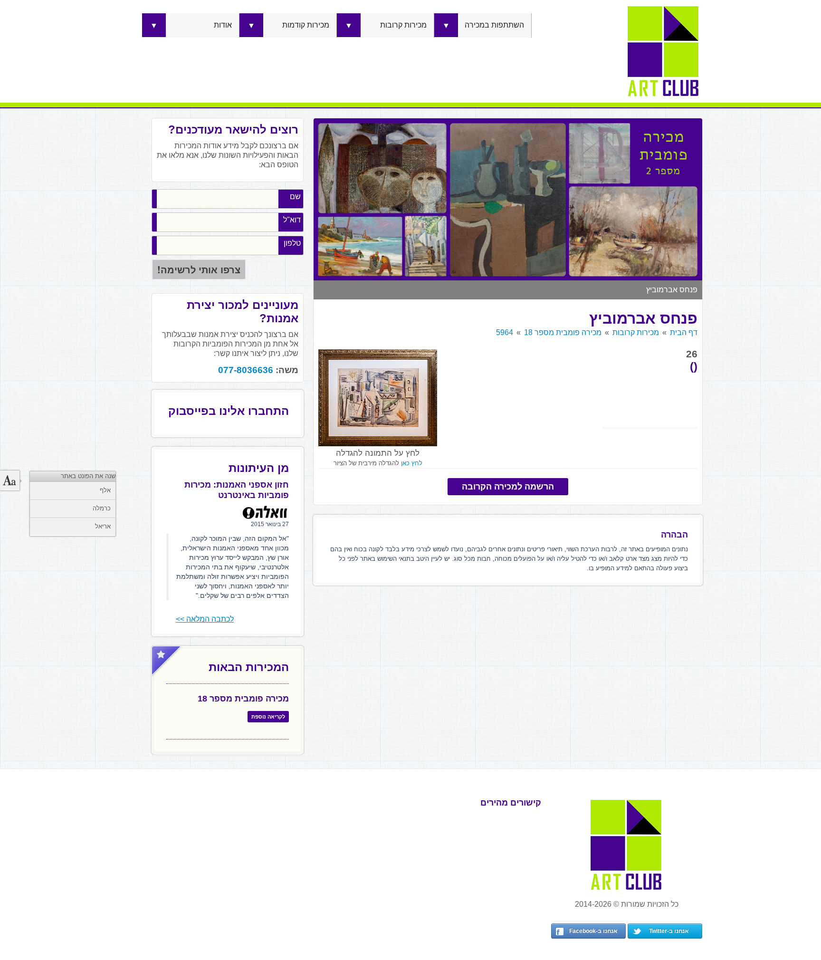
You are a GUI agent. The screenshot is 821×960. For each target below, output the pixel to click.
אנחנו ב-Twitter (668, 931)
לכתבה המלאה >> (205, 619)
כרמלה (102, 508)
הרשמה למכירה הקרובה (508, 486)
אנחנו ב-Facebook (593, 931)
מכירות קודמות (305, 25)
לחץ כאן (411, 463)
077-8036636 (245, 370)
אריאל (103, 526)
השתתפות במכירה (494, 25)
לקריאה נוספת (268, 717)
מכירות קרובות (403, 25)
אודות (223, 25)
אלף (105, 490)
